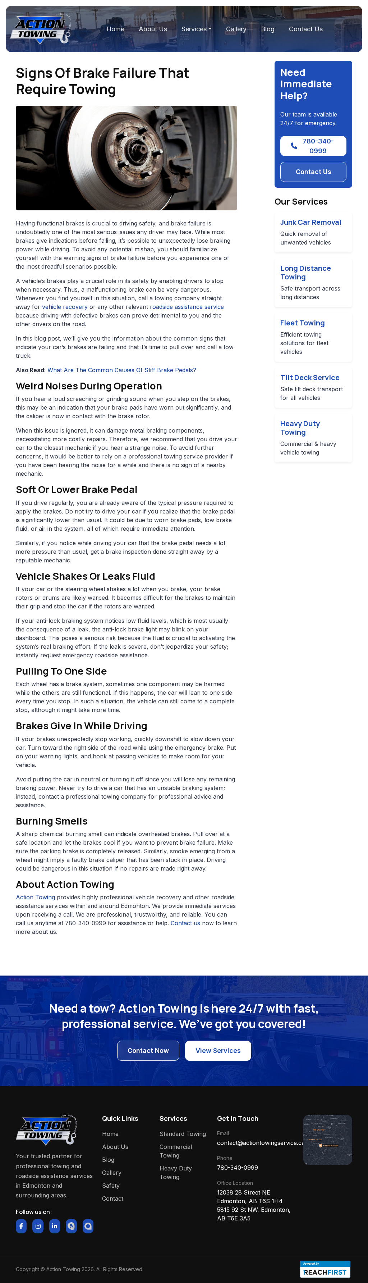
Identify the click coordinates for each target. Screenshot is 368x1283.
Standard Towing (183, 1133)
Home (115, 29)
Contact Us (306, 29)
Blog (268, 29)
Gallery (236, 29)
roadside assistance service (187, 306)
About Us (153, 29)
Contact (112, 1198)
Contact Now (148, 1050)
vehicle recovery (65, 306)
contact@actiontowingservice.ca (256, 1142)
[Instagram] (37, 1226)
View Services (218, 1050)
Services (194, 29)
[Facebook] (21, 1226)
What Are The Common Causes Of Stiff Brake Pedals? (121, 370)
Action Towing (36, 897)
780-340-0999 (318, 146)
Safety (111, 1185)
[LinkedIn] (54, 1226)
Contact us (186, 923)
